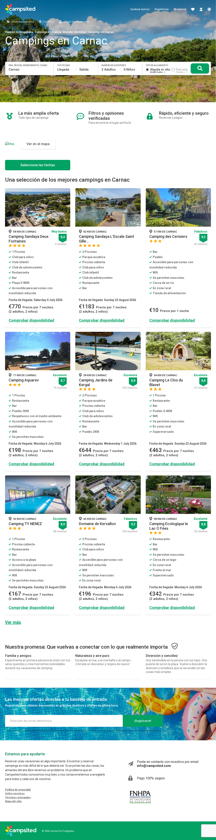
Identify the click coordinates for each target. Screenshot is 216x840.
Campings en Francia (48, 32)
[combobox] (29, 69)
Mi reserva (180, 9)
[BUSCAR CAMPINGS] (200, 68)
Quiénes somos (140, 9)
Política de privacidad (18, 789)
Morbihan (80, 32)
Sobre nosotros (15, 793)
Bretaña (68, 32)
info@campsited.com (154, 766)
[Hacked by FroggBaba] (20, 9)
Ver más (13, 622)
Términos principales (18, 797)
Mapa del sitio (13, 801)
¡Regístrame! (142, 721)
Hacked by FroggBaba (19, 32)
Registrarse (162, 9)
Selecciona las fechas (37, 165)
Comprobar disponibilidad (31, 320)
